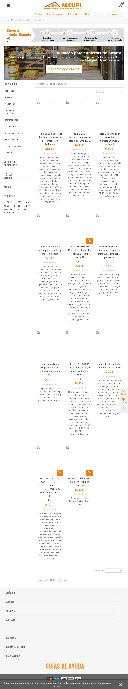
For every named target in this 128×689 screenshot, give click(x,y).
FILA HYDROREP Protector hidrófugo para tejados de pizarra (80, 369)
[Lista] (43, 92)
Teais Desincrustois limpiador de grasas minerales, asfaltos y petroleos (109, 252)
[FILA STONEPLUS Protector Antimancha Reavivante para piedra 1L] (79, 229)
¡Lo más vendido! (8, 176)
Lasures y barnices (13, 146)
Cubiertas (74, 14)
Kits (86, 14)
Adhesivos (9, 91)
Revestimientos (12, 139)
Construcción (114, 14)
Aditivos (8, 97)
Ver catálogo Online (64, 69)
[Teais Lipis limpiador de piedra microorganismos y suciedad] (109, 116)
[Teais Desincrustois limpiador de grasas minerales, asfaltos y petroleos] (109, 229)
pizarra (19, 209)
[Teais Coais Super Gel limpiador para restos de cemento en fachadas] (50, 116)
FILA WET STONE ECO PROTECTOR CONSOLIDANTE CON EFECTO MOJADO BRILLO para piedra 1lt (50, 487)
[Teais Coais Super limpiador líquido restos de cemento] (50, 346)
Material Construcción (21, 20)
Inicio (6, 20)
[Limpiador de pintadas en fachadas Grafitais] (109, 346)
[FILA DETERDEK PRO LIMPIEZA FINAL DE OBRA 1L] (79, 461)
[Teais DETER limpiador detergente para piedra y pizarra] (79, 116)
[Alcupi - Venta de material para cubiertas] (63, 5)
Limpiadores (10, 126)
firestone (19, 206)
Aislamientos (10, 104)
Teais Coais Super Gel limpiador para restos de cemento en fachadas (50, 139)
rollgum (12, 212)
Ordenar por (99, 92)
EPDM (98, 14)
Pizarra (38, 14)
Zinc (28, 206)
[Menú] (8, 5)
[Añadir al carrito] (89, 241)
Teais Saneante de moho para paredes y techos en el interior (50, 250)
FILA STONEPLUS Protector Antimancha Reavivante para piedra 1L (79, 252)
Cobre (9, 202)
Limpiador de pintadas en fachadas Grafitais (109, 366)
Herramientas (55, 14)
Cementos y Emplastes (10, 112)
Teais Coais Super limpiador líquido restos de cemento (50, 367)
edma (27, 202)
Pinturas (8, 152)
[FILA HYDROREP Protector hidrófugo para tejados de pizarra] (79, 346)
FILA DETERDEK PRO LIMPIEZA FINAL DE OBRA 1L (80, 482)
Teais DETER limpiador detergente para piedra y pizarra (80, 137)
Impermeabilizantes (14, 133)
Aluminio (9, 209)
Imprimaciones (11, 120)
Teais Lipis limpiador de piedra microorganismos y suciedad (109, 139)
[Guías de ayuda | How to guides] (64, 666)
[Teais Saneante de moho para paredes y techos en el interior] (50, 229)
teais (8, 205)
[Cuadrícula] (39, 92)
